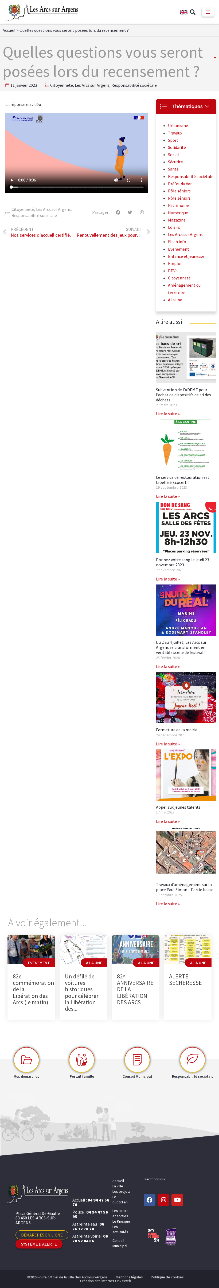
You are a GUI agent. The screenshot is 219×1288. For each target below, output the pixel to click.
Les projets (121, 1191)
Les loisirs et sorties (120, 1213)
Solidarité (177, 147)
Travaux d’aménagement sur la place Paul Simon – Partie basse (184, 887)
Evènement (178, 249)
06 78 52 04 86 (90, 1238)
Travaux (175, 133)
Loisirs (174, 227)
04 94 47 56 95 (90, 1214)
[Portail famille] (81, 1060)
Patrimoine (178, 205)
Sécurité (175, 161)
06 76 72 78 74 (88, 1226)
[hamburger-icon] (208, 12)
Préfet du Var (180, 183)
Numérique (178, 212)
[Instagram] (163, 1200)
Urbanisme (178, 125)
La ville (117, 1186)
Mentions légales (129, 1277)
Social (173, 154)
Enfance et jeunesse (186, 256)
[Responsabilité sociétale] (192, 1060)
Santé (173, 169)
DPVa (173, 270)
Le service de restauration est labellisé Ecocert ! (182, 480)
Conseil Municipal (119, 1243)
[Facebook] (149, 1200)
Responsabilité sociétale (134, 85)
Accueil (9, 30)
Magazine (177, 220)
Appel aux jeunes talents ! (179, 807)
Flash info (177, 241)
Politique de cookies (167, 1277)
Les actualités (120, 1229)
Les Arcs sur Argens (92, 85)
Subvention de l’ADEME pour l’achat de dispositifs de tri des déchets (183, 394)
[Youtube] (177, 1200)
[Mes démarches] (26, 1060)
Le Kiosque (121, 1221)
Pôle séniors (179, 190)
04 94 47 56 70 (90, 1202)
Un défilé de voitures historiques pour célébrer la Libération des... (82, 992)
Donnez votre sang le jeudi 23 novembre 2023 (182, 562)
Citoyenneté (61, 85)
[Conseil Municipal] (137, 1060)
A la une (175, 299)
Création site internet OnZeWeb (105, 1280)
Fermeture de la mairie (176, 729)
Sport (173, 140)
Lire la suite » (168, 413)
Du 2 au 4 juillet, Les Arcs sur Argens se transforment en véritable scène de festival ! (181, 647)
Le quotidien (120, 1199)
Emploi (174, 263)
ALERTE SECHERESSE (185, 979)
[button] (192, 12)
